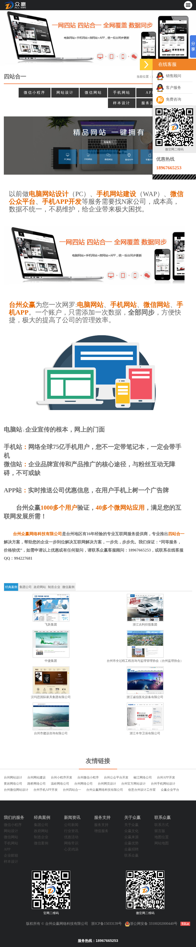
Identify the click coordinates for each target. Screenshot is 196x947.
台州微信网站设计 (16, 790)
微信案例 (68, 587)
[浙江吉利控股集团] (145, 607)
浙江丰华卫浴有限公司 (145, 733)
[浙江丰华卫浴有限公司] (145, 716)
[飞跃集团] (51, 607)
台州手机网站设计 (163, 783)
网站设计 (65, 92)
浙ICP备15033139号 (106, 924)
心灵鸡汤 (71, 849)
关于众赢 (132, 817)
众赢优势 (131, 843)
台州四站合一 (72, 790)
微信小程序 (34, 92)
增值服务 (101, 831)
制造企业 (54, 587)
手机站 (13, 446)
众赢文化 (131, 831)
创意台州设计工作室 (142, 790)
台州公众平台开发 (116, 777)
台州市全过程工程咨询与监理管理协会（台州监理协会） (145, 661)
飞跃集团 (51, 624)
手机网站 (121, 92)
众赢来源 (131, 837)
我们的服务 (14, 817)
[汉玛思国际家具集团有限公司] (51, 680)
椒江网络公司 (142, 777)
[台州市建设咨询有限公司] (51, 716)
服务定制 (150, 103)
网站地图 (161, 843)
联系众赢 (131, 855)
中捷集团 (51, 661)
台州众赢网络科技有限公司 (104, 790)
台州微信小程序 (88, 777)
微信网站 (93, 92)
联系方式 (161, 825)
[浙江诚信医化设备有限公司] (145, 680)
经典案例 (11, 587)
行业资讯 (71, 831)
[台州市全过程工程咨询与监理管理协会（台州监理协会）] (145, 644)
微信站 (13, 464)
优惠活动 (71, 837)
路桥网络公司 (36, 783)
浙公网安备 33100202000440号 (153, 924)
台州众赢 (28, 507)
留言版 (159, 831)
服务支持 (102, 817)
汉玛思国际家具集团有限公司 (51, 697)
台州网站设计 (13, 777)
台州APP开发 (166, 777)
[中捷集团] (51, 644)
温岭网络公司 (60, 783)
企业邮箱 (11, 855)
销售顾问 (172, 76)
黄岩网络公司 (13, 783)
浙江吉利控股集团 (145, 624)
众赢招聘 (131, 849)
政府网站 (40, 587)
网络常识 (71, 843)
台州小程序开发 (61, 777)
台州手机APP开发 (45, 790)
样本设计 (121, 103)
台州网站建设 (36, 777)
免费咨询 (172, 99)
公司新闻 (71, 825)
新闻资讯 (72, 817)
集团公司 (25, 587)
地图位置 (161, 837)
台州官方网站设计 (133, 783)
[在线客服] (146, 64)
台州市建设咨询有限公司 (51, 733)
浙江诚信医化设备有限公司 (145, 697)
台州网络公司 (83, 783)
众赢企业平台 (170, 790)
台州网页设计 (107, 783)
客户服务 (172, 88)
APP (150, 92)
